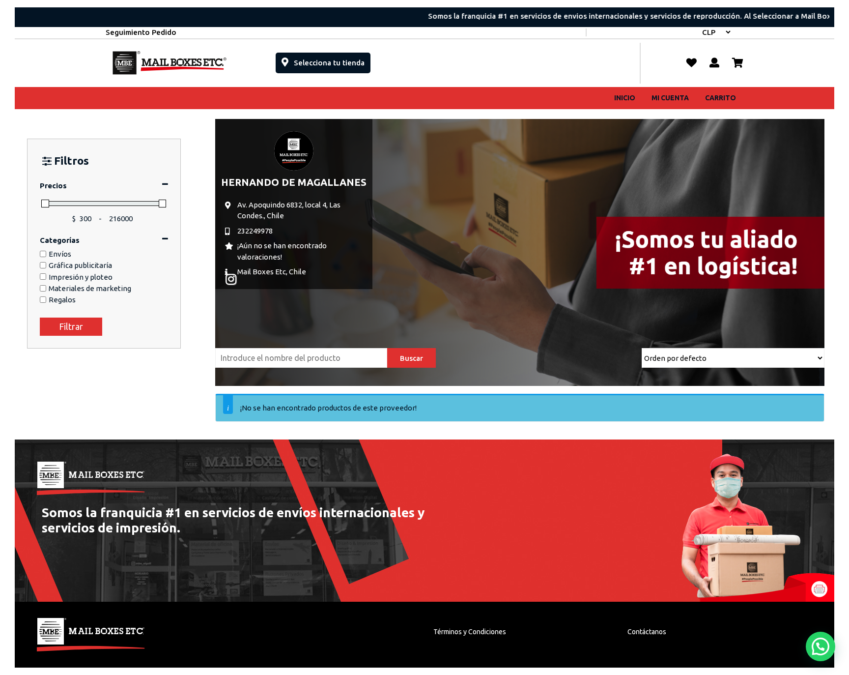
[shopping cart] (737, 62)
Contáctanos (646, 632)
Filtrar (71, 326)
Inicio (624, 98)
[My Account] (714, 62)
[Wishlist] (691, 62)
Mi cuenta (670, 98)
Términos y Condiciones (469, 632)
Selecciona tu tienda (331, 60)
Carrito (720, 98)
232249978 (255, 231)
